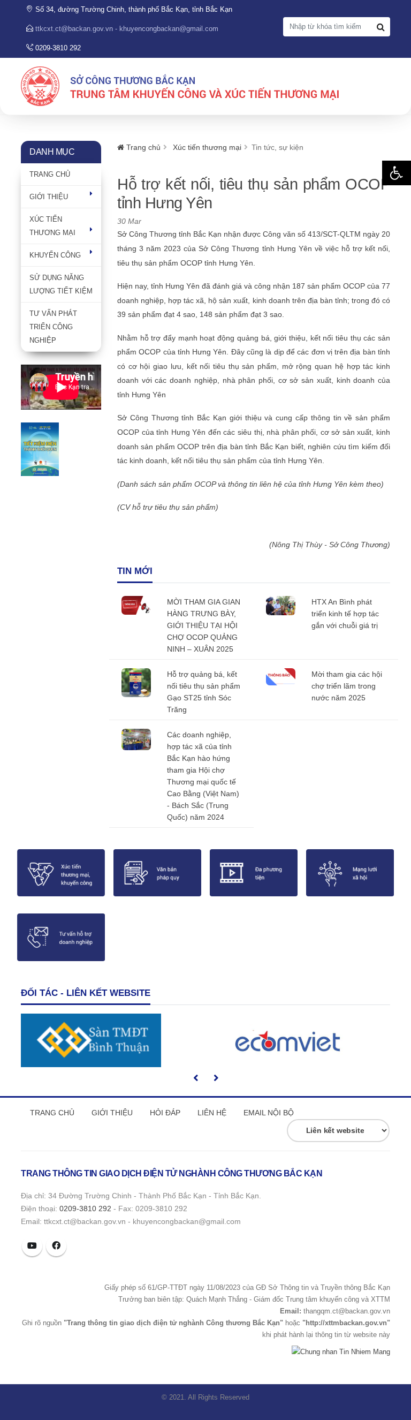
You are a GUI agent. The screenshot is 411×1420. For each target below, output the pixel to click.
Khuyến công (55, 255)
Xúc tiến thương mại (207, 147)
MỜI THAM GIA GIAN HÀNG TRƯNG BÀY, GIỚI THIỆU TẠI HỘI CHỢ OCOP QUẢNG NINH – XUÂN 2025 (203, 625)
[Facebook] (56, 1246)
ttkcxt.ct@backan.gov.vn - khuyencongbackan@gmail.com (126, 29)
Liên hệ (211, 1112)
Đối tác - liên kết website (85, 993)
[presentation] (196, 1078)
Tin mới (135, 571)
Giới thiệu (48, 197)
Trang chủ (49, 174)
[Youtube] (32, 1246)
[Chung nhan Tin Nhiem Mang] (341, 1351)
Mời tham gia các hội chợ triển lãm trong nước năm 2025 (346, 686)
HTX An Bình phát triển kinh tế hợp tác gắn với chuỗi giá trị (345, 614)
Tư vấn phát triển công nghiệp (53, 326)
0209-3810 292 (85, 1208)
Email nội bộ (268, 1112)
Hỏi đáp (165, 1112)
